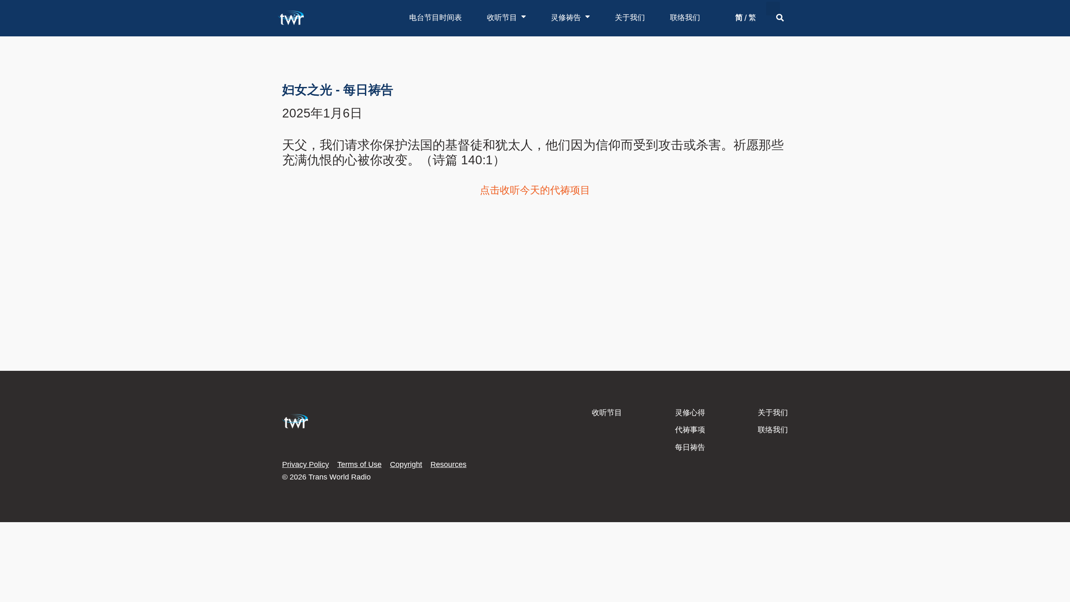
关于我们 (630, 17)
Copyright (406, 464)
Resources (448, 464)
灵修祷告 (566, 17)
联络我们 (685, 17)
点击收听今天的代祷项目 (535, 190)
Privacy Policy (305, 464)
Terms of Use (359, 464)
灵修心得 (690, 412)
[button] (773, 8)
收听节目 (502, 17)
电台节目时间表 (435, 17)
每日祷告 (690, 447)
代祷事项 (690, 430)
